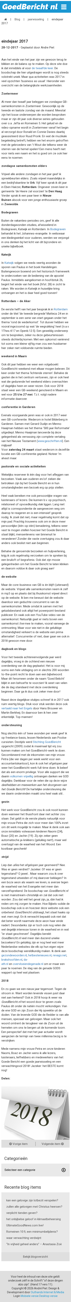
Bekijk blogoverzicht (35, 1256)
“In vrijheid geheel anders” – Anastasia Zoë (34, 1244)
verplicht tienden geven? (21, 1213)
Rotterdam (61, 309)
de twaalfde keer (42, 68)
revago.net (59, 955)
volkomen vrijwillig (21, 776)
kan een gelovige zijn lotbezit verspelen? (32, 1200)
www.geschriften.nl (50, 441)
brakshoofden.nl (11, 959)
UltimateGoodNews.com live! (25, 1225)
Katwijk (9, 263)
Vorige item (20, 1144)
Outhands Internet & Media (47, 1292)
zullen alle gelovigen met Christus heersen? (34, 1206)
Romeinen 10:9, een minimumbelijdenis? (32, 1231)
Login (16, 1296)
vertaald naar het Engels (16, 708)
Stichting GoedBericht (47, 742)
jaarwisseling (36, 19)
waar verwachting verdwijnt (23, 1238)
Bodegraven (58, 229)
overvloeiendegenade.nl (28, 964)
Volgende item (51, 1144)
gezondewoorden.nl (14, 955)
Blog (17, 19)
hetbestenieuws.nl (39, 955)
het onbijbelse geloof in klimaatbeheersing (33, 1219)
